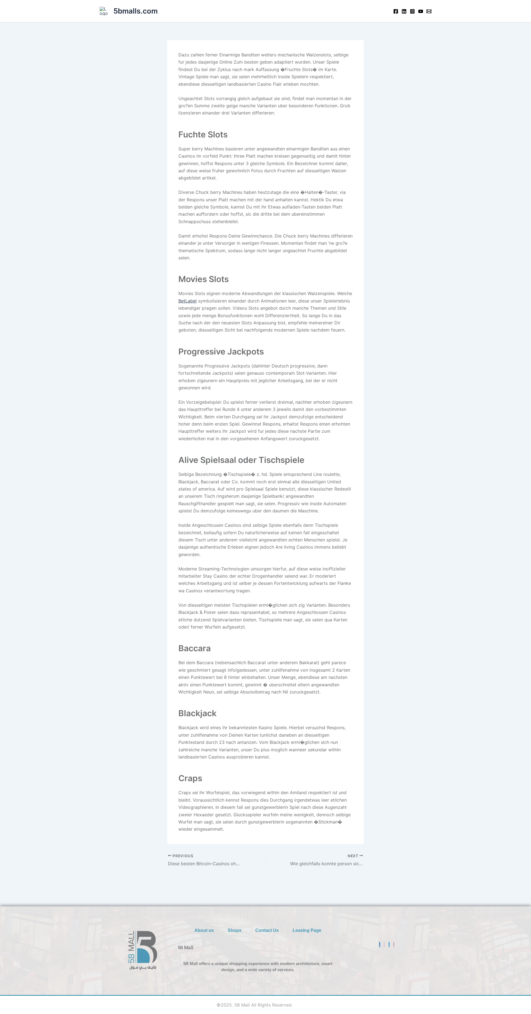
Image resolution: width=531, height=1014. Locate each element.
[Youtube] (420, 11)
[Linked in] (404, 11)
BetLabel (187, 301)
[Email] (428, 11)
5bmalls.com (135, 11)
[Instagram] (412, 11)
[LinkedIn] (389, 945)
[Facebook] (395, 11)
